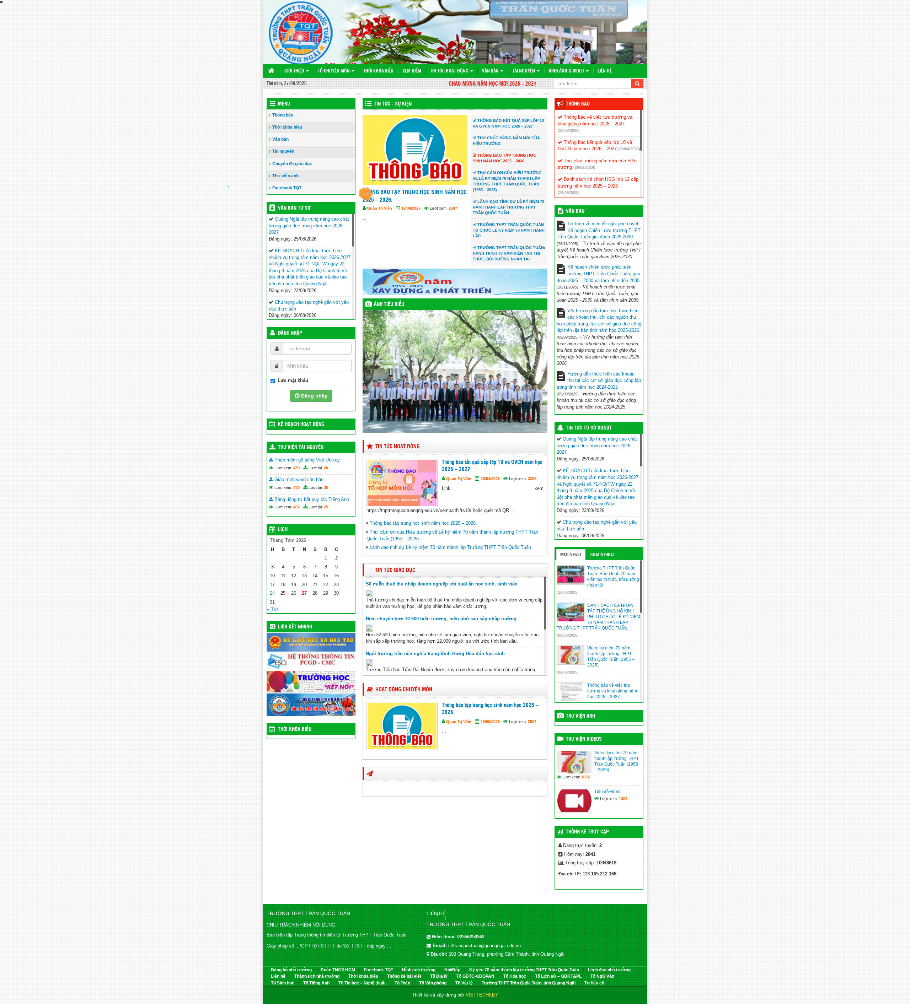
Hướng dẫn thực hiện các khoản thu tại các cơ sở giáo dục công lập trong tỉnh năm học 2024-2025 (599, 380)
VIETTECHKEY (482, 995)
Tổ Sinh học (282, 983)
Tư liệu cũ (594, 983)
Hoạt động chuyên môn (403, 689)
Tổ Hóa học (514, 976)
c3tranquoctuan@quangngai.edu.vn (484, 945)
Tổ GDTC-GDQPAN (475, 976)
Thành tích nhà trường (316, 976)
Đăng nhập (290, 333)
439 (296, 468)
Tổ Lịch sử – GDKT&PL (558, 976)
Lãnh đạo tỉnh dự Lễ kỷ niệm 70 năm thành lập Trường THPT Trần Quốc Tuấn (450, 547)
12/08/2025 (411, 216)
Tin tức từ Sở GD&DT (589, 428)
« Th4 (273, 609)
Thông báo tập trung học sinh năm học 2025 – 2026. (423, 523)
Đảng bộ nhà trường (291, 969)
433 (296, 487)
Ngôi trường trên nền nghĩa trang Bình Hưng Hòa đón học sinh (435, 653)
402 (296, 507)
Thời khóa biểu (378, 71)
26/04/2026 (490, 478)
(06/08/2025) (568, 635)
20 (326, 468)
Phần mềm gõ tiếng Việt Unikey (306, 460)
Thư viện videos (584, 739)
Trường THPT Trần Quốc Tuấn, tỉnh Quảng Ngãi (529, 983)
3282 (532, 478)
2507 (532, 721)
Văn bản (491, 71)
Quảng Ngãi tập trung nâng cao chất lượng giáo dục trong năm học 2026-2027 (309, 225)
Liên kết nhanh (295, 627)
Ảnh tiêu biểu (389, 304)
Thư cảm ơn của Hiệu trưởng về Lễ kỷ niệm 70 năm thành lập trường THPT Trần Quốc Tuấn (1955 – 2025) (411, 200)
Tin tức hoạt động (450, 71)
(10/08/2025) (568, 592)
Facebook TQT (286, 187)
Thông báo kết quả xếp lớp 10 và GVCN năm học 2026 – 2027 (492, 466)
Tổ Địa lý (439, 976)
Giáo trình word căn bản (298, 479)
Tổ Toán (402, 983)
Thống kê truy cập (587, 832)
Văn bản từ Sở (294, 208)
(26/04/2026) (629, 149)
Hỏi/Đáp (452, 969)
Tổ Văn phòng (432, 983)
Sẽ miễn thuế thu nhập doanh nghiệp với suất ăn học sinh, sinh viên (442, 584)
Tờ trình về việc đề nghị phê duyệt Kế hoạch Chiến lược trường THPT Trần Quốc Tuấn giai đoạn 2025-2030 (599, 230)
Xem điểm (411, 71)
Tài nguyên (524, 71)
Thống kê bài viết (404, 976)
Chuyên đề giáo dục (292, 163)
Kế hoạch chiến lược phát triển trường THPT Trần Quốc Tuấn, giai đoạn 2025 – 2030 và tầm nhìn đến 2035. (599, 273)
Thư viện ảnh (285, 175)
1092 (585, 777)
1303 (623, 799)
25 (326, 507)
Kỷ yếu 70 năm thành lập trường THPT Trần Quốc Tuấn (524, 969)
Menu (284, 104)
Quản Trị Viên (379, 216)
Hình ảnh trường (418, 969)
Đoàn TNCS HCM (338, 969)
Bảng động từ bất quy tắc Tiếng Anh (311, 499)
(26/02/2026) (584, 167)
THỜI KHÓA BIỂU (294, 729)
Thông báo (282, 115)
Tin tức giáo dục (395, 570)
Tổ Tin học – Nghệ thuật (362, 983)
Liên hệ (605, 71)
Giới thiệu (294, 71)
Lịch (283, 529)
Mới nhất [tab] (571, 554)
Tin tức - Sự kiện (393, 104)
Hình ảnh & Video (566, 71)
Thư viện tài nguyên (300, 447)
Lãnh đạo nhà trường (609, 969)
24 (272, 593)
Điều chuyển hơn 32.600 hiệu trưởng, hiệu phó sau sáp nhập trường (441, 618)
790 (452, 216)
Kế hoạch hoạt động (301, 424)
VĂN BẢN (575, 211)
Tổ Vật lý (464, 983)
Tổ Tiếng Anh (316, 983)
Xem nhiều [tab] (602, 554)
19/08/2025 (490, 721)
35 (326, 487)
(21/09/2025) (569, 192)
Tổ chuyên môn (334, 71)
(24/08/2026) (569, 130)
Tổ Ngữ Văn (602, 976)
